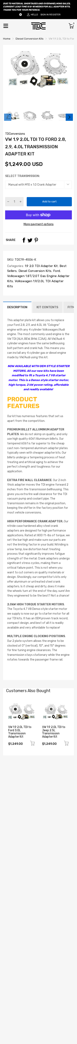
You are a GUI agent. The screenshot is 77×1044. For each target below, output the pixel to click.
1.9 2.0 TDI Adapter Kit (41, 266)
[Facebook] (23, 240)
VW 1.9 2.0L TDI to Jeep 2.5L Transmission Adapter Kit (19, 731)
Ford (56, 271)
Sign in (44, 14)
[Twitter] (30, 240)
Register (55, 14)
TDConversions (15, 134)
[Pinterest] (36, 240)
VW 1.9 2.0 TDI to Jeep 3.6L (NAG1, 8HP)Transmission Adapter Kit (54, 731)
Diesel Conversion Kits (34, 271)
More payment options (39, 224)
